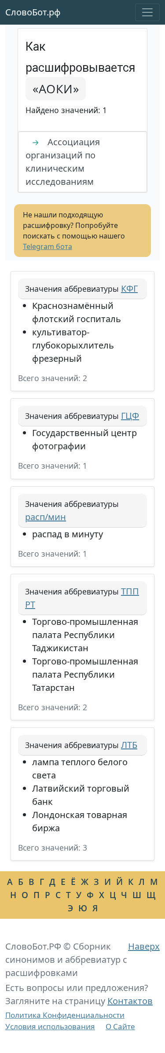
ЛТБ (129, 745)
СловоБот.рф (33, 12)
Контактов (130, 1001)
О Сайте (120, 1026)
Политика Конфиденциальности (65, 1015)
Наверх (144, 946)
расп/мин (45, 517)
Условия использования (50, 1026)
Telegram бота (47, 246)
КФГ (129, 288)
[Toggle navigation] (147, 12)
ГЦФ (130, 416)
